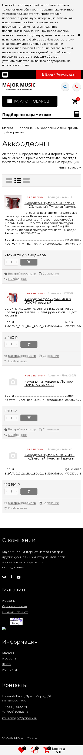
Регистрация (66, 74)
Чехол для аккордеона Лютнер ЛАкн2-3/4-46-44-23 (48, 383)
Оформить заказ (14, 606)
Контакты (9, 669)
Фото (6, 664)
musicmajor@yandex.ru (19, 718)
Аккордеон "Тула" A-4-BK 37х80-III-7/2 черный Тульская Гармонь (49, 456)
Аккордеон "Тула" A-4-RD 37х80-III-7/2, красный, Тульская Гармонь (50, 204)
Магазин (8, 653)
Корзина (9, 601)
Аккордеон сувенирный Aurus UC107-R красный (47, 300)
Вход (49, 74)
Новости (9, 658)
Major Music (11, 552)
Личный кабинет (15, 612)
